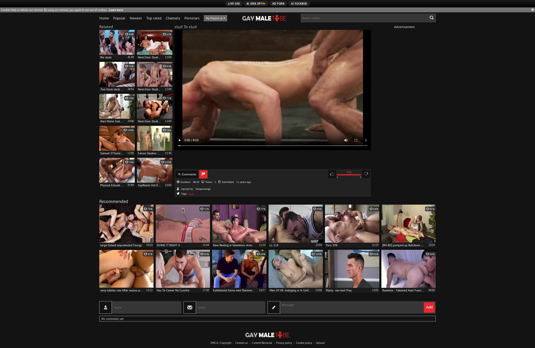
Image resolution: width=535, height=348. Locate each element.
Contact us (241, 343)
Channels (173, 18)
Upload (320, 343)
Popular (119, 18)
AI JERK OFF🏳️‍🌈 (256, 3)
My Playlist (214, 18)
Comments (189, 174)
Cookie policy (304, 343)
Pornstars (192, 18)
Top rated (154, 18)
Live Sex (234, 3)
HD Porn (278, 3)
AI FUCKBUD (299, 3)
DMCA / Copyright (221, 343)
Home (104, 18)
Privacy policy (284, 343)
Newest (136, 18)
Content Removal (262, 343)
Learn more (116, 10)
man (191, 194)
